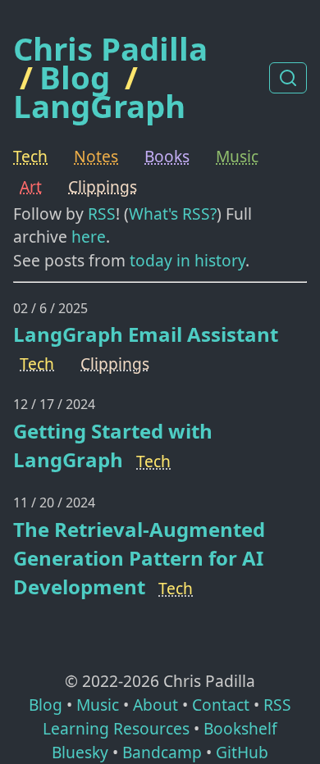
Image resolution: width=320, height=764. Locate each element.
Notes (96, 156)
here (88, 236)
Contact (220, 705)
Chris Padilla (110, 48)
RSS (102, 213)
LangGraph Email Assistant (145, 334)
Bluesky (80, 752)
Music (237, 156)
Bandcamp (162, 752)
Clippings (102, 186)
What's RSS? (173, 213)
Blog (74, 77)
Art (31, 186)
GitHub (242, 752)
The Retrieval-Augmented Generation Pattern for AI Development (139, 558)
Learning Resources (116, 728)
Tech (30, 156)
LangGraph (99, 105)
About (155, 705)
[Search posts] (288, 77)
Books (167, 156)
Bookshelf (240, 728)
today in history (187, 260)
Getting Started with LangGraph (113, 445)
